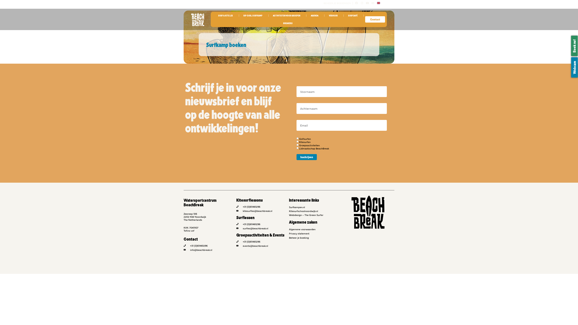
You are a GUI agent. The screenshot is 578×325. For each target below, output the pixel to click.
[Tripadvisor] (373, 3)
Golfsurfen (305, 138)
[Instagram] (362, 3)
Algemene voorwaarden (302, 229)
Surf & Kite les (225, 15)
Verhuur (333, 15)
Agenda (314, 15)
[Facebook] (356, 3)
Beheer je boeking (299, 237)
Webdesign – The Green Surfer (306, 215)
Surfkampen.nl (297, 207)
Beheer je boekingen (337, 3)
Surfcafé (352, 15)
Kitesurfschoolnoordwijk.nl (303, 211)
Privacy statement (299, 233)
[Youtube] (367, 3)
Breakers (288, 23)
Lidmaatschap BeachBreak (314, 148)
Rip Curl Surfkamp (252, 15)
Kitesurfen (305, 142)
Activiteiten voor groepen (286, 15)
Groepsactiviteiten (309, 145)
